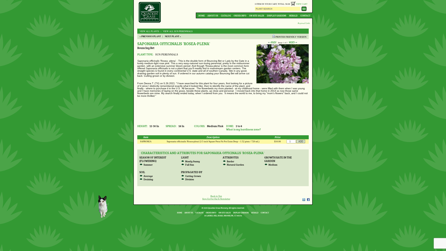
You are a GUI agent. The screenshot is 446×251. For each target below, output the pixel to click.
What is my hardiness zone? (243, 129)
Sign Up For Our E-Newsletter (216, 198)
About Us (212, 15)
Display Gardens (276, 15)
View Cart (301, 3)
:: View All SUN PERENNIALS (176, 31)
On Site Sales (256, 15)
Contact (305, 15)
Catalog (226, 15)
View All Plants (149, 31)
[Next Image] (293, 42)
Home (201, 15)
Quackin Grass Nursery (150, 12)
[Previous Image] (272, 42)
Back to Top (216, 195)
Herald (293, 15)
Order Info (240, 15)
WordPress (303, 199)
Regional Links (304, 23)
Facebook (308, 199)
